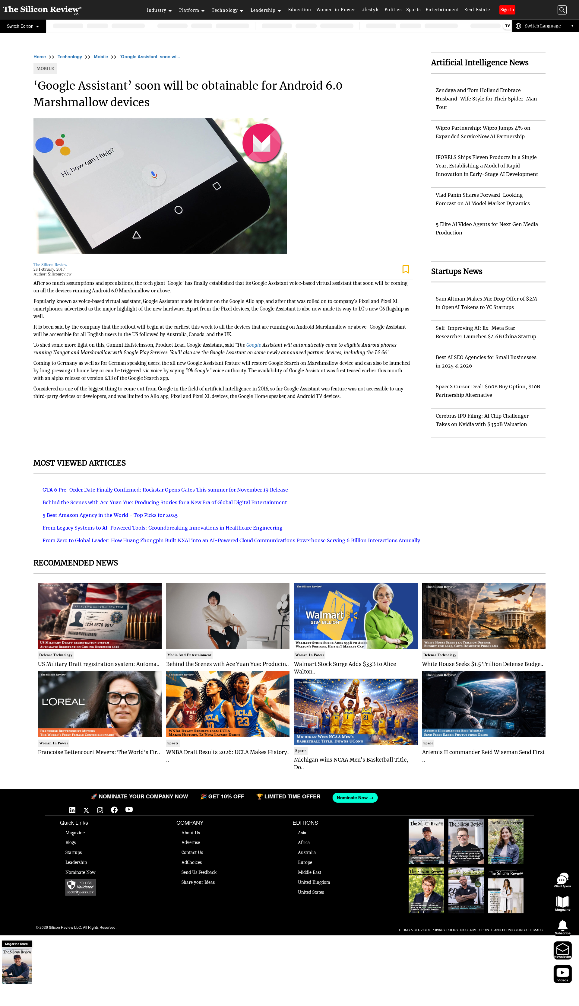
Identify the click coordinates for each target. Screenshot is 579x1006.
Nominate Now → (298, 797)
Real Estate (477, 9)
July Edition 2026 (426, 871)
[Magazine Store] (17, 966)
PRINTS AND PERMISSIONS (503, 929)
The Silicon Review (50, 264)
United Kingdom (314, 882)
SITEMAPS (534, 929)
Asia (302, 833)
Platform (189, 10)
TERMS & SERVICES (414, 929)
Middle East (309, 872)
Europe (305, 862)
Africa (304, 842)
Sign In (507, 9)
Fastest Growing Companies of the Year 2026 (506, 828)
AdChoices (192, 862)
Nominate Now (80, 872)
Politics (393, 9)
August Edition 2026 (466, 825)
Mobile (101, 56)
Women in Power (336, 9)
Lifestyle (370, 9)
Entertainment (442, 9)
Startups (73, 852)
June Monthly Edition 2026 (506, 874)
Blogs (70, 842)
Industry (157, 10)
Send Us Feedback (199, 872)
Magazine (75, 833)
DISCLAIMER (470, 929)
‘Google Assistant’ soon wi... (150, 56)
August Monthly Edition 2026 (426, 825)
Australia (307, 852)
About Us (191, 833)
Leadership (263, 10)
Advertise (191, 842)
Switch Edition (21, 26)
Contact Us (192, 852)
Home (39, 56)
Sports (414, 9)
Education (300, 9)
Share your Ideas (198, 882)
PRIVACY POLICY (445, 929)
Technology (225, 10)
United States (311, 892)
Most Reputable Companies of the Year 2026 (466, 877)
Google (253, 345)
